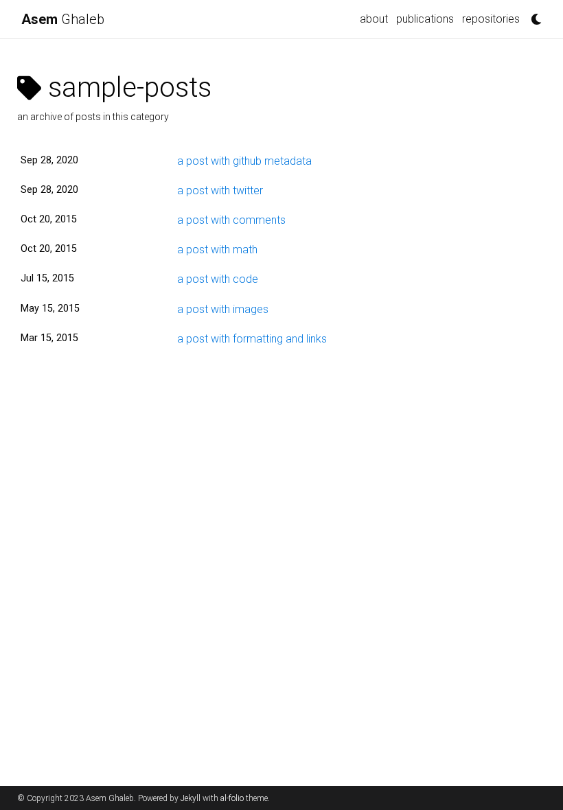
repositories (491, 18)
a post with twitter (220, 190)
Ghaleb (62, 19)
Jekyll (190, 798)
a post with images (222, 309)
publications (425, 18)
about (374, 18)
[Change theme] (533, 15)
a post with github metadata (244, 160)
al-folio (232, 798)
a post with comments (231, 220)
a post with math (217, 249)
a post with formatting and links (252, 338)
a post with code (217, 279)
